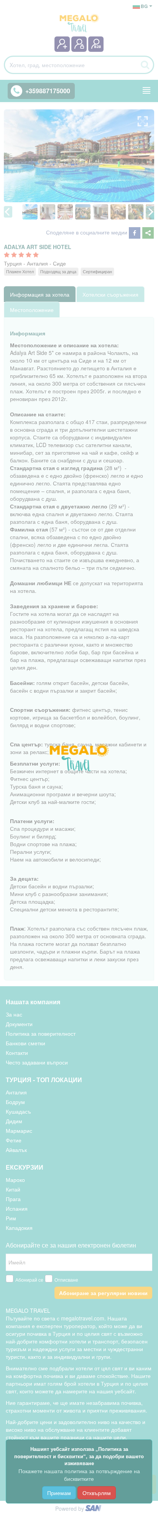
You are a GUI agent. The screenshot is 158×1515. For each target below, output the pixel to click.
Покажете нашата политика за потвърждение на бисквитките (79, 1474)
